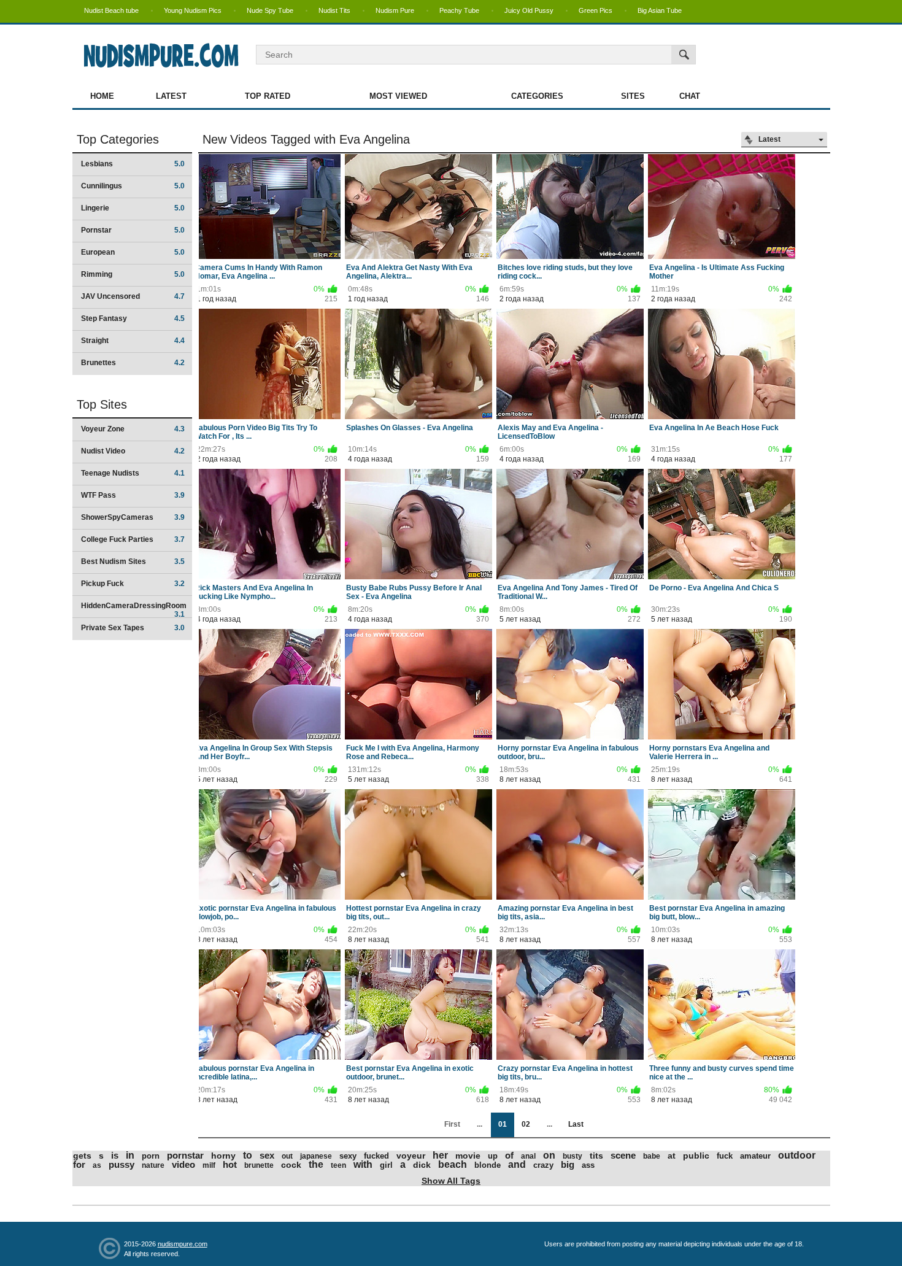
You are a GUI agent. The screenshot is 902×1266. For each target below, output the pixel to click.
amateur (755, 1155)
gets (82, 1155)
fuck (725, 1155)
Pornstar (133, 230)
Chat (689, 96)
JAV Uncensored (133, 296)
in (130, 1155)
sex (267, 1155)
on (549, 1155)
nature (153, 1165)
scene (623, 1155)
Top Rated (267, 96)
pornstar (185, 1155)
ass (588, 1165)
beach (452, 1164)
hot (230, 1164)
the (316, 1164)
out (287, 1156)
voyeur (410, 1155)
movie (467, 1155)
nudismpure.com (182, 1244)
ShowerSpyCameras (133, 517)
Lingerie (133, 208)
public (696, 1155)
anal (528, 1156)
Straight (133, 340)
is (114, 1155)
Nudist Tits (334, 10)
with (362, 1164)
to (247, 1155)
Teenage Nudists (133, 473)
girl (386, 1165)
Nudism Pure (395, 10)
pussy (121, 1164)
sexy (348, 1155)
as (97, 1165)
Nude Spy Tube (270, 10)
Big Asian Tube (660, 10)
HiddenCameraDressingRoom (134, 609)
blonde (487, 1165)
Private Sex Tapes (133, 627)
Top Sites (102, 404)
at (672, 1155)
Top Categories (118, 139)
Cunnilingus (133, 186)
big (567, 1164)
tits (596, 1155)
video (183, 1164)
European (133, 252)
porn (151, 1155)
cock (291, 1165)
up (493, 1155)
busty (572, 1156)
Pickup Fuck (133, 583)
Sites (633, 96)
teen (338, 1165)
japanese (316, 1156)
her (440, 1155)
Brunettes (133, 362)
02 (526, 1124)
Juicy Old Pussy (528, 10)
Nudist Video (133, 451)
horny (223, 1155)
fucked (376, 1155)
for (79, 1164)
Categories (537, 96)
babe (651, 1156)
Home (102, 96)
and (517, 1164)
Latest (171, 96)
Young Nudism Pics (193, 10)
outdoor (796, 1155)
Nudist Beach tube (111, 10)
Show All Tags (451, 1181)
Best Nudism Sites (133, 561)
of (509, 1155)
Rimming (133, 274)
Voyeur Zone (133, 429)
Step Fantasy (133, 318)
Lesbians (133, 164)
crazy (543, 1165)
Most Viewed (398, 96)
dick (422, 1165)
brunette (259, 1165)
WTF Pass (133, 495)
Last (576, 1124)
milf (208, 1165)
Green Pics (595, 10)
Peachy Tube (459, 10)
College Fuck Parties (133, 539)
